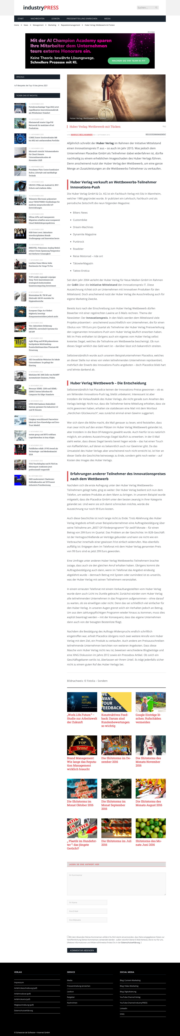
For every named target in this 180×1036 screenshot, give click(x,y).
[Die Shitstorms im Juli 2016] (116, 828)
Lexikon (55, 18)
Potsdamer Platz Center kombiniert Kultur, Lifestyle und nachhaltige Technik (44, 172)
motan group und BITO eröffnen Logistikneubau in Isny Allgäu (42, 436)
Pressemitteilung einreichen (82, 18)
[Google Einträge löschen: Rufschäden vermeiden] (151, 702)
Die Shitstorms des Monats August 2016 (149, 803)
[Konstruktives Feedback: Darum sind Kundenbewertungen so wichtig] (116, 702)
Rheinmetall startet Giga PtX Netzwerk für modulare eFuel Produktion (41, 125)
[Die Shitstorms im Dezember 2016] (116, 745)
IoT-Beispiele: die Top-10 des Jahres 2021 (31, 85)
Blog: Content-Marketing (130, 980)
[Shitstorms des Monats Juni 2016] (151, 828)
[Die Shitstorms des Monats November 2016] (151, 745)
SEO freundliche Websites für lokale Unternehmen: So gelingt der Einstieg (44, 362)
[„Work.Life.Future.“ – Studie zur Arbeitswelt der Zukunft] (82, 702)
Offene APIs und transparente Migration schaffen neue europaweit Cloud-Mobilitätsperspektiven (44, 220)
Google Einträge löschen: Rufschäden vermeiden (148, 718)
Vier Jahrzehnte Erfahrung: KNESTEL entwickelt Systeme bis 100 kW (43, 329)
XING (122, 1014)
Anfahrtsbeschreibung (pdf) (25, 988)
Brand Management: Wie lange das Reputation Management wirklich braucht (82, 763)
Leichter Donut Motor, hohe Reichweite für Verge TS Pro (41, 264)
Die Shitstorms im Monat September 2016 (113, 804)
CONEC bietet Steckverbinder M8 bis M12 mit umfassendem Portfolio (44, 139)
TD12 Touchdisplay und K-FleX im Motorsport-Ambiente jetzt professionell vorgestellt (43, 466)
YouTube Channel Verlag (130, 997)
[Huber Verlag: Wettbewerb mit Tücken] (116, 98)
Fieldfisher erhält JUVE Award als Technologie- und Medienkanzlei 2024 (43, 451)
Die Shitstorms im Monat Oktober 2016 (80, 803)
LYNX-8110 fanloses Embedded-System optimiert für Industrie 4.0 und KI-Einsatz (43, 407)
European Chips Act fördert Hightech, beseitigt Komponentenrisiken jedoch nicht (43, 313)
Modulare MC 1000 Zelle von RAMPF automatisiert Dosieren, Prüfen (44, 376)
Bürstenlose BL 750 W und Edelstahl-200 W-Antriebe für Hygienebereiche (41, 298)
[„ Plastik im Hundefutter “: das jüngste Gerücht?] (82, 828)
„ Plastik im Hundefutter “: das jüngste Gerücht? (82, 844)
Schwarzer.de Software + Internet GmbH (33, 1032)
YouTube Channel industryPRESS (133, 1002)
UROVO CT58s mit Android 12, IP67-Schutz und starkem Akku (44, 186)
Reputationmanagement (156, 134)
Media (107, 18)
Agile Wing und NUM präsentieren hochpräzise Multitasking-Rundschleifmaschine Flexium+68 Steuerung (43, 345)
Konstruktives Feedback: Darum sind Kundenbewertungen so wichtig (115, 720)
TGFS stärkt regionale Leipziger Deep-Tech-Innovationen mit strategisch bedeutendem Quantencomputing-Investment (42, 281)
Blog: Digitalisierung (128, 991)
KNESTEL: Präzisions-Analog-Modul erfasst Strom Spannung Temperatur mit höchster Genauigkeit (44, 251)
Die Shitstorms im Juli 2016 (116, 842)
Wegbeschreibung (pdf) (24, 1005)
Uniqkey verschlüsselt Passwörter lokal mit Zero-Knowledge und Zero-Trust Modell (44, 422)
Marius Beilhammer (82, 134)
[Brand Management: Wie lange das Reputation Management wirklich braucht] (82, 745)
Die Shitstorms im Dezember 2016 (116, 760)
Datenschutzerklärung (130, 942)
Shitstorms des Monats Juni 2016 (149, 842)
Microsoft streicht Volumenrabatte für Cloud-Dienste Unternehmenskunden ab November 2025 (44, 155)
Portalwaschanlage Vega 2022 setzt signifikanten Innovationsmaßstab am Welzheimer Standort (44, 110)
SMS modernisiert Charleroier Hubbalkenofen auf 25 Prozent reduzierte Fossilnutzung (42, 482)
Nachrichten (37, 18)
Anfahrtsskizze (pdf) (22, 993)
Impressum (19, 982)
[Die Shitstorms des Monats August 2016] (151, 789)
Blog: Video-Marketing (129, 986)
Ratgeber (71, 997)
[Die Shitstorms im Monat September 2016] (116, 789)
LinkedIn (123, 1008)
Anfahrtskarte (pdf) (22, 999)
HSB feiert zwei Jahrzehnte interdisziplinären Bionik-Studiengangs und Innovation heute (44, 235)
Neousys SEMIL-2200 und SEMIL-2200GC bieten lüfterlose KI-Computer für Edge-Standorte (43, 391)
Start (21, 18)
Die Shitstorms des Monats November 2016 (148, 761)
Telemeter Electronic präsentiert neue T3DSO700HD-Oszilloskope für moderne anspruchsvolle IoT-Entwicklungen (44, 203)
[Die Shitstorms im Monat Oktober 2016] (82, 789)
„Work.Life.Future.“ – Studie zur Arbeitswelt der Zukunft (82, 718)
